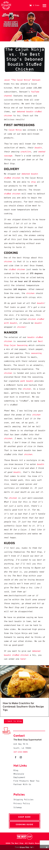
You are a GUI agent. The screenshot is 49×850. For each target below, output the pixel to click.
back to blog (15, 721)
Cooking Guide (24, 825)
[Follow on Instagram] (21, 757)
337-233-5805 (20, 752)
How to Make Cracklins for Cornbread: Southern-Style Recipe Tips (23, 707)
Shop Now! (24, 817)
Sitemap (17, 807)
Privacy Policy (21, 803)
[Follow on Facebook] (15, 757)
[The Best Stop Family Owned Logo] (6, 5)
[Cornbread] (24, 697)
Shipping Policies (23, 800)
